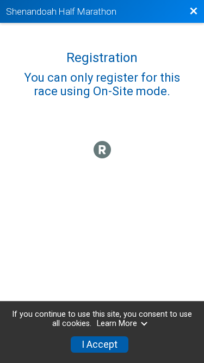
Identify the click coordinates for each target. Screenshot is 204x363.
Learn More (117, 323)
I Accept (100, 344)
